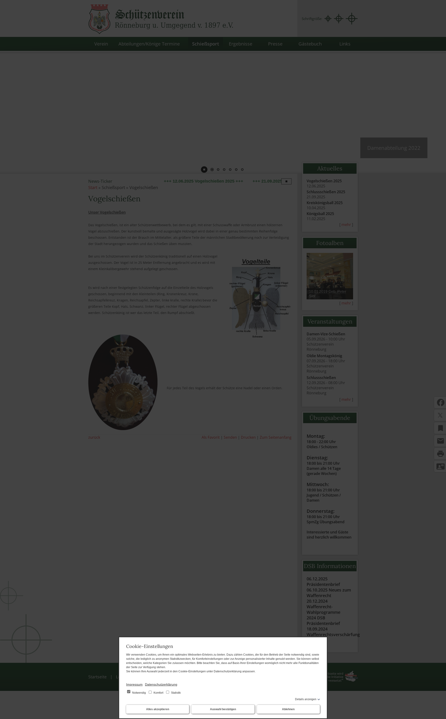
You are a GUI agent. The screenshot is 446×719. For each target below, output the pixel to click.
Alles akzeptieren (157, 709)
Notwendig (139, 692)
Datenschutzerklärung (161, 684)
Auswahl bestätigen (223, 709)
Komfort (158, 692)
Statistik (175, 692)
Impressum (134, 684)
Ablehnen (288, 709)
